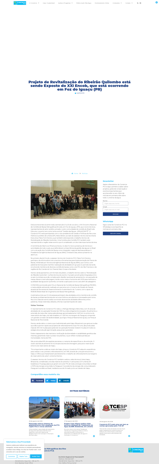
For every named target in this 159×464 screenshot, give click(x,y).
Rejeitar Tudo (23, 456)
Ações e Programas (64, 3)
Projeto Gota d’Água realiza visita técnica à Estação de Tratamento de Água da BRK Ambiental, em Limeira (78, 425)
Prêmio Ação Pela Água (83, 3)
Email (105, 207)
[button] (157, 2)
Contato (127, 3)
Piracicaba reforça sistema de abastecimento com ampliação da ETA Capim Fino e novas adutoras (44, 425)
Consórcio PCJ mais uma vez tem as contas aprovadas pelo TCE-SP (113, 425)
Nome (105, 201)
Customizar (11, 456)
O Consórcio (33, 3)
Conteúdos (116, 3)
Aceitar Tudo (36, 456)
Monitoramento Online (102, 3)
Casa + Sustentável (49, 3)
